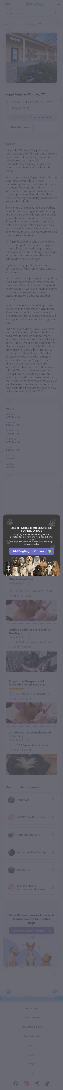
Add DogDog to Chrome (28, 551)
